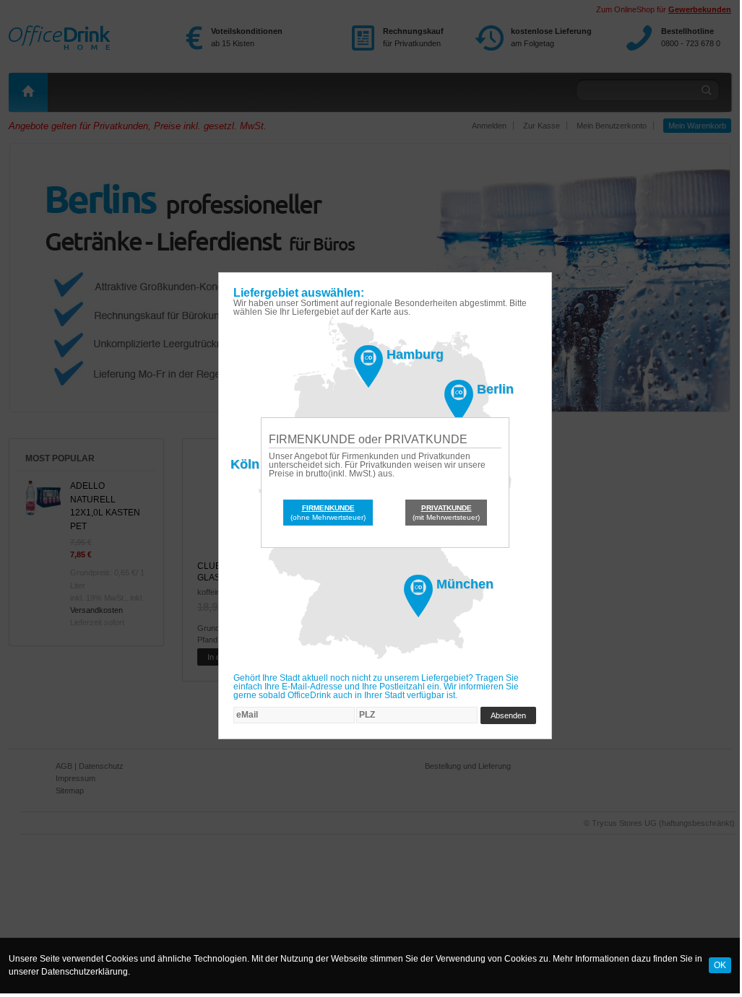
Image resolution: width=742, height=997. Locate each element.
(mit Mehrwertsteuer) (446, 512)
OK (720, 965)
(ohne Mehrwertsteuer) (328, 512)
